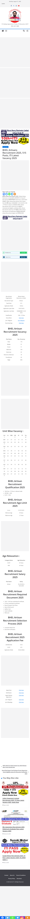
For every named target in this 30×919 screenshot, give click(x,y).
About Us (12, 875)
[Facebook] (4, 194)
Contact (6, 875)
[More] (15, 194)
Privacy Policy (11, 878)
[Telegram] (12, 194)
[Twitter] (6, 194)
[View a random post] (27, 30)
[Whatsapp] (9, 194)
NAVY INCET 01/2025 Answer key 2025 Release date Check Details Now (14, 766)
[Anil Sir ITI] (2, 30)
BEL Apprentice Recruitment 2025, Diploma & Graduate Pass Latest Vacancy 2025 (14, 829)
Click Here (21, 318)
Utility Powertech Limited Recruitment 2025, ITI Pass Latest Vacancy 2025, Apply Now (13, 800)
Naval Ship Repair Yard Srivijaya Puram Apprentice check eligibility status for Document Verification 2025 (14, 772)
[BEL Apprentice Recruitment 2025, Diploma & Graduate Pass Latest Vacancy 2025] (15, 811)
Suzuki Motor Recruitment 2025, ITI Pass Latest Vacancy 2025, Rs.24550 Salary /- (14, 858)
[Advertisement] (15, 52)
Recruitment (5, 146)
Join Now (23, 252)
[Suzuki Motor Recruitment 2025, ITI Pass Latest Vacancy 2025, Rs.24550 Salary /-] (15, 839)
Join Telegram (21, 320)
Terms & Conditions (21, 875)
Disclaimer (19, 878)
